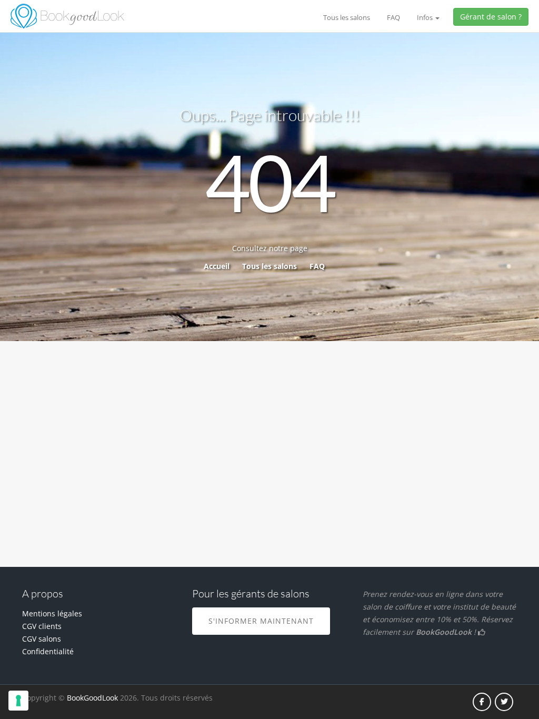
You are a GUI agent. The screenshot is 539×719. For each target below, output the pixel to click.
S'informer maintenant (261, 621)
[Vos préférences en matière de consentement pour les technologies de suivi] (18, 701)
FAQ (393, 17)
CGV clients (42, 626)
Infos (425, 17)
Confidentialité (48, 651)
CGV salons (41, 639)
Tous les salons (346, 17)
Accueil (216, 266)
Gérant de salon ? (491, 17)
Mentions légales (52, 613)
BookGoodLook (92, 698)
